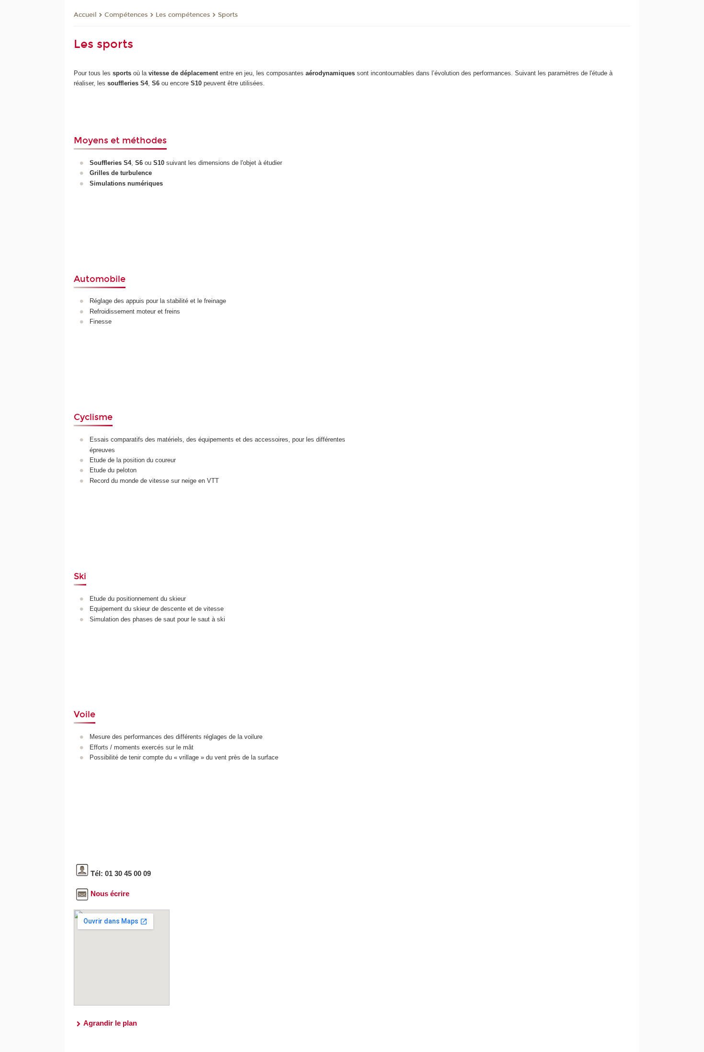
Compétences (126, 15)
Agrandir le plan (110, 1023)
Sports (228, 15)
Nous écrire (110, 893)
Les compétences (183, 15)
